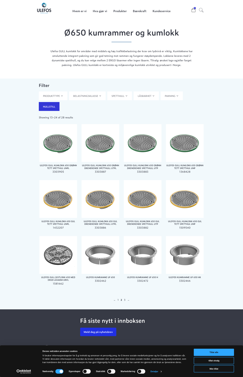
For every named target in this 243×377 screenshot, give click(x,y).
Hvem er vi (79, 11)
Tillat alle (214, 352)
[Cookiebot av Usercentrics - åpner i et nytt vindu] (24, 371)
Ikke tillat (214, 369)
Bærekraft (139, 11)
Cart (191, 9)
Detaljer (154, 371)
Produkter (120, 11)
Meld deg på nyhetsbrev (98, 332)
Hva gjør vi (100, 11)
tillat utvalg (214, 360)
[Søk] (201, 9)
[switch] (87, 371)
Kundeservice (162, 11)
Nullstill (49, 106)
